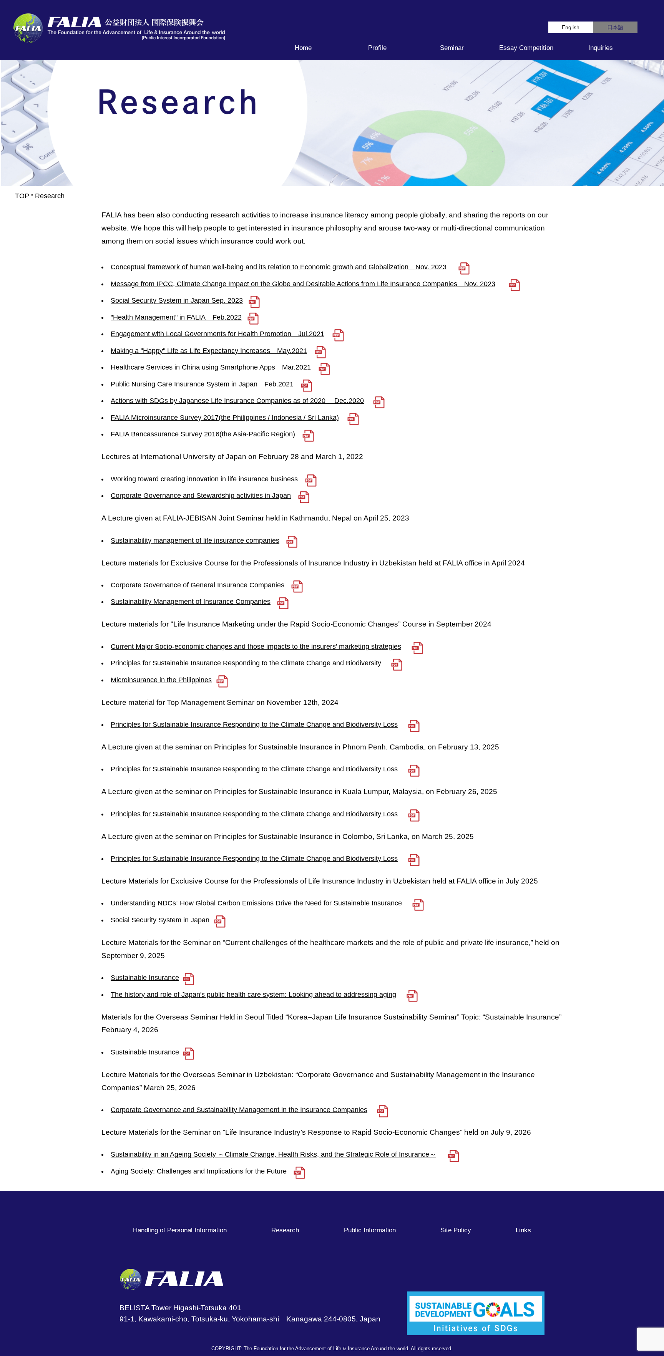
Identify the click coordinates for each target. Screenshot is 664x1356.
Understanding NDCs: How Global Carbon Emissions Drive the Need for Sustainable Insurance (256, 903)
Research (285, 1230)
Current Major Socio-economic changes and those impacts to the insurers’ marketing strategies (256, 646)
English (570, 27)
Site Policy (455, 1230)
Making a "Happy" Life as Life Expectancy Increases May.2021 (209, 351)
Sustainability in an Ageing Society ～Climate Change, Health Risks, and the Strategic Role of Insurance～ (273, 1154)
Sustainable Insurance (145, 977)
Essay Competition (526, 47)
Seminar (452, 47)
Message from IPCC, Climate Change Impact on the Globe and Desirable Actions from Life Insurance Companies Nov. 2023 (303, 284)
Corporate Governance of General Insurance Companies (197, 585)
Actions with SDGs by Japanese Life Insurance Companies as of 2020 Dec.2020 (237, 400)
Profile (377, 47)
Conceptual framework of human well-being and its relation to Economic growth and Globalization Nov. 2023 (279, 267)
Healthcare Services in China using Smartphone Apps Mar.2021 (211, 367)
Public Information (370, 1230)
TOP (22, 196)
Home (303, 47)
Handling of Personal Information (180, 1230)
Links (523, 1230)
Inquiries (600, 47)
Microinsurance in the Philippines (161, 680)
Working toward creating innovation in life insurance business (204, 479)
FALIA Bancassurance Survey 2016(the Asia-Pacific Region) (203, 434)
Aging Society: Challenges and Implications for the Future (199, 1171)
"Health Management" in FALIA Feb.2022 (176, 317)
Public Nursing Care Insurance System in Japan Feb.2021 (202, 384)
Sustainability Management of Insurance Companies (191, 601)
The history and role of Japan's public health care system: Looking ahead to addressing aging (253, 994)
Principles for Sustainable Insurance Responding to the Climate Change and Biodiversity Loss (254, 724)
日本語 (615, 27)
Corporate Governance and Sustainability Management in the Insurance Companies (239, 1110)
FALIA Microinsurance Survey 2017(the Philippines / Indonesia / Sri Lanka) (225, 417)
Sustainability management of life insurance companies (195, 540)
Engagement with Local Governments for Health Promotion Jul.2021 (217, 334)
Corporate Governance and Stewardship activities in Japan (201, 495)
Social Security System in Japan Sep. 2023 (177, 300)
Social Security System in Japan (160, 920)
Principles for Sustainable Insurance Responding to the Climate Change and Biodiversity (246, 663)
